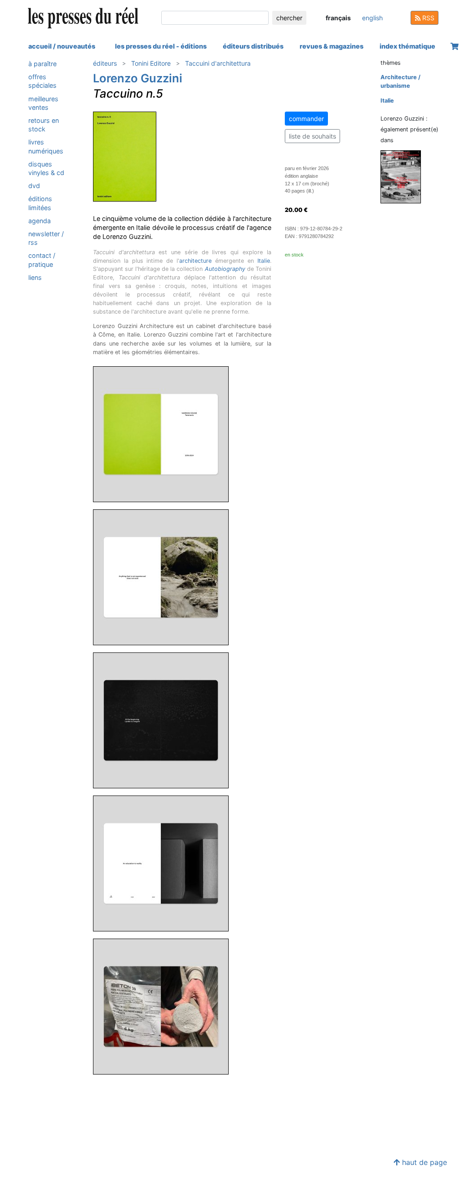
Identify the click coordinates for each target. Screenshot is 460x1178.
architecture (195, 260)
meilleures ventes (43, 103)
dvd (34, 185)
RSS (427, 18)
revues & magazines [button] (331, 46)
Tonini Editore (151, 63)
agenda (39, 221)
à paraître (42, 63)
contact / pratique (41, 260)
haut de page (423, 1162)
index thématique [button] (407, 46)
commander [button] (306, 118)
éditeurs (105, 63)
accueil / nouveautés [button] (61, 46)
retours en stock (43, 125)
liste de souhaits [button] (312, 136)
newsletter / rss (46, 238)
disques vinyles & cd (46, 168)
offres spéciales (42, 81)
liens (35, 277)
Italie (263, 260)
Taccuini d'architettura (218, 63)
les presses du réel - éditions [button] (161, 46)
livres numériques (45, 146)
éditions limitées (40, 203)
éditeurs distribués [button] (253, 46)
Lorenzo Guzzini (137, 78)
